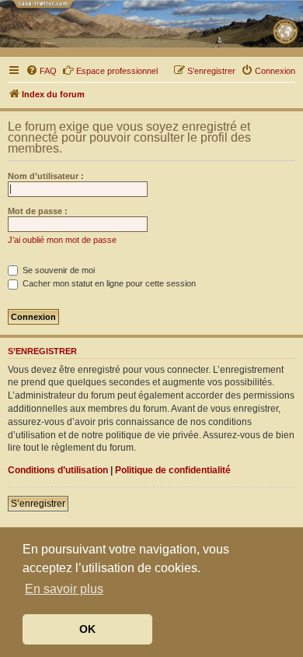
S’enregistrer (38, 503)
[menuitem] (41, 70)
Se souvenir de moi (57, 270)
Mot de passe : (38, 211)
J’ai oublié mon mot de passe (62, 239)
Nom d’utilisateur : (46, 176)
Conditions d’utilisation (58, 470)
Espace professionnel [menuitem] (117, 71)
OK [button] (87, 629)
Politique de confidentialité (173, 470)
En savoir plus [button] (64, 589)
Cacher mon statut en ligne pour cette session (108, 283)
